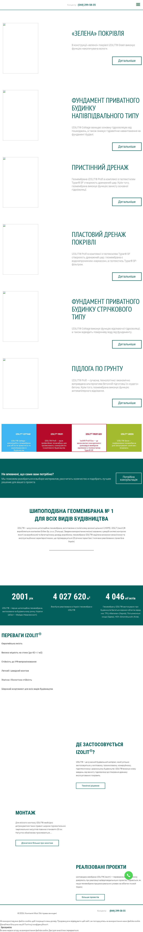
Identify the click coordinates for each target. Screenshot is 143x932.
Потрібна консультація (128, 478)
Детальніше (127, 60)
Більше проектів (90, 897)
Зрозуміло (6, 927)
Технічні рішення (90, 785)
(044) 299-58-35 (87, 4)
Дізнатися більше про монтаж (37, 843)
